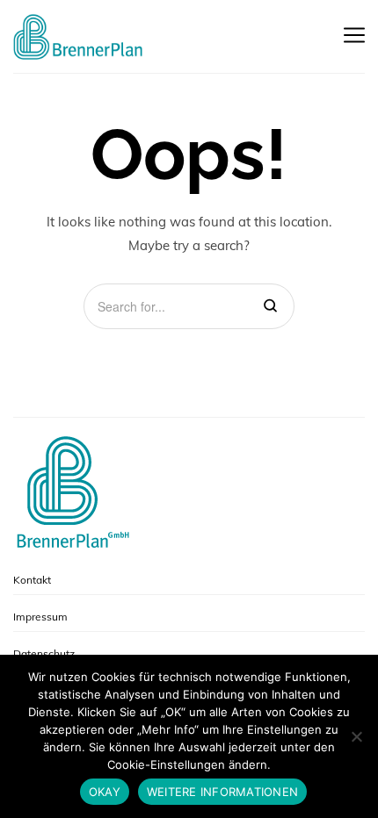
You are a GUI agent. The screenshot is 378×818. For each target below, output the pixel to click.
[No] (356, 736)
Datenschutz (44, 653)
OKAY (104, 792)
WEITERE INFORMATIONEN (222, 792)
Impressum (40, 616)
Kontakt (32, 579)
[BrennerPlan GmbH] (79, 36)
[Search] (270, 306)
